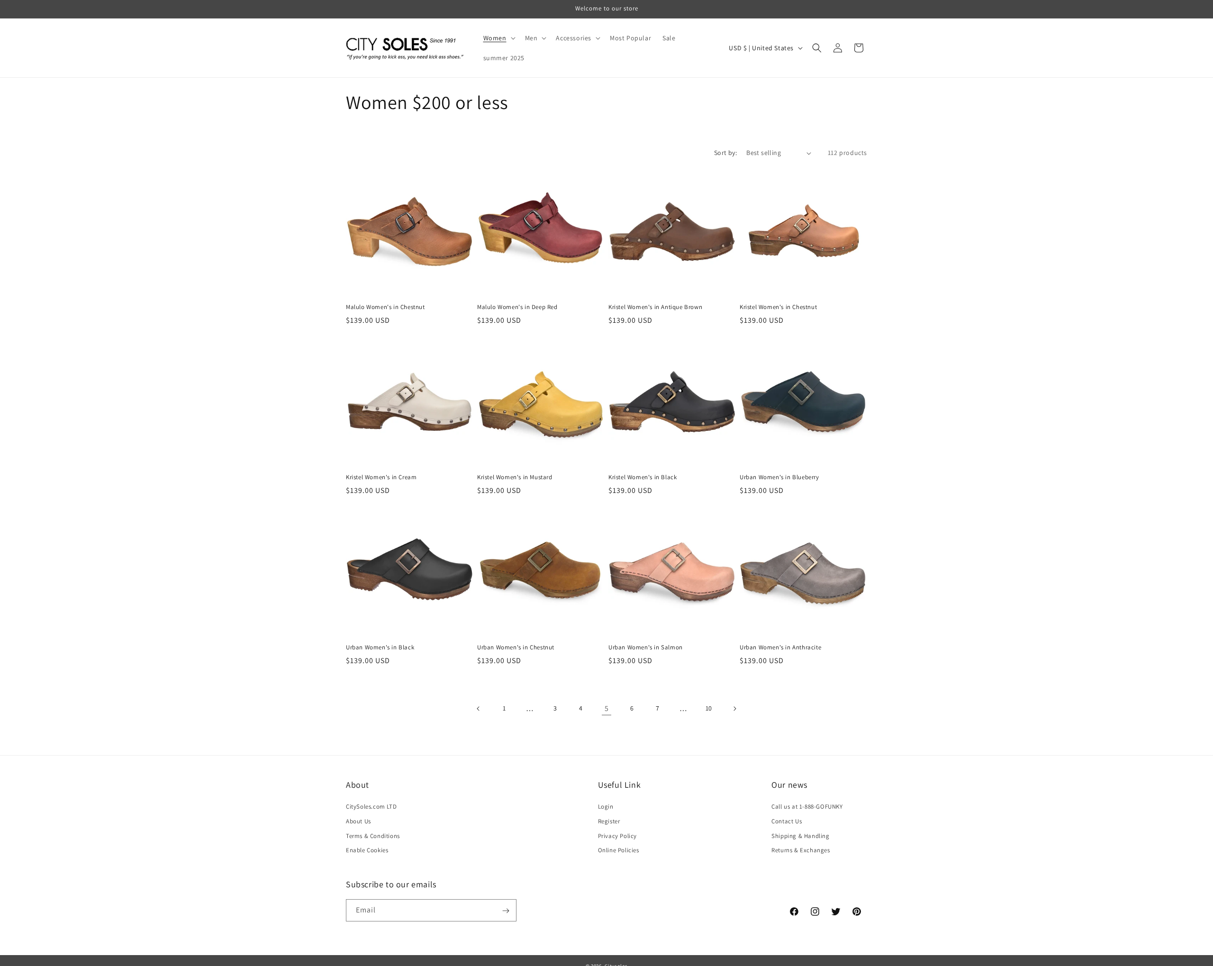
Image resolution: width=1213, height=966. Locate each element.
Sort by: (725, 152)
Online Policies (618, 850)
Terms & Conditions (373, 836)
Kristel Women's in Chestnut (778, 307)
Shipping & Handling (800, 836)
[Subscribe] (505, 911)
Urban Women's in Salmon (645, 647)
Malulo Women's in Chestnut (385, 307)
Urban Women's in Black (380, 647)
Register (609, 821)
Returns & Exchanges (800, 850)
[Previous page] (478, 708)
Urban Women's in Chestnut (515, 647)
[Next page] (734, 708)
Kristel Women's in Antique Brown (655, 307)
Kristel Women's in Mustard (514, 477)
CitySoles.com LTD (371, 806)
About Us (358, 821)
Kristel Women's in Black (642, 477)
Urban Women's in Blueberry (779, 477)
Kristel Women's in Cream (381, 477)
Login (606, 806)
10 (709, 708)
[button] (498, 38)
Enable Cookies (367, 850)
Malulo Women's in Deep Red (517, 307)
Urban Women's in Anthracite (780, 647)
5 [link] (607, 708)
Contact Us (786, 821)
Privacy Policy (617, 836)
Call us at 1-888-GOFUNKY (806, 806)
